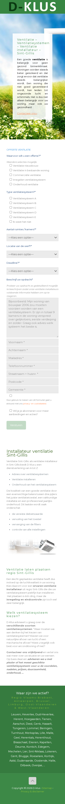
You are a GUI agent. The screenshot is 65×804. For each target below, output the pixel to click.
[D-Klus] (32, 7)
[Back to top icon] (32, 781)
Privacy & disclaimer (32, 791)
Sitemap (47, 788)
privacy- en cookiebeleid (34, 403)
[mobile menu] (60, 7)
